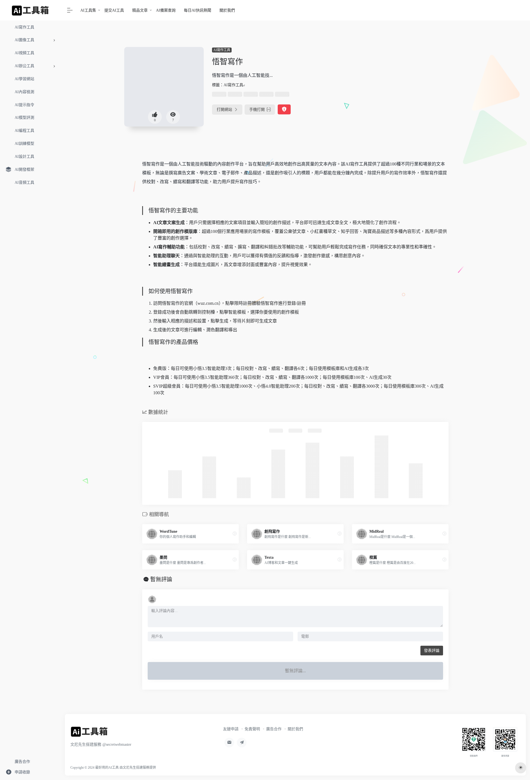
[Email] (229, 742)
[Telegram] (242, 742)
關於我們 (227, 10)
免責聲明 (252, 729)
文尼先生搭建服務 (136, 768)
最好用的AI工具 (107, 768)
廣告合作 (274, 729)
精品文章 (140, 10)
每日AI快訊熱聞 (197, 10)
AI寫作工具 (221, 50)
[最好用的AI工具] (89, 733)
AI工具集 (88, 10)
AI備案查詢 (166, 10)
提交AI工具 (114, 10)
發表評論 (431, 650)
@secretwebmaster (116, 744)
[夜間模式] (520, 767)
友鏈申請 (231, 729)
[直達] (234, 534)
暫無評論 (161, 579)
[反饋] (284, 109)
